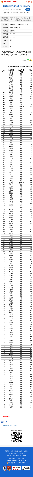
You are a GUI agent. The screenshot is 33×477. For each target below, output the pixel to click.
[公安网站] (4, 468)
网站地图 (19, 451)
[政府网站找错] (16, 468)
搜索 (27, 9)
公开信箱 (26, 451)
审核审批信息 (26, 20)
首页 (11, 18)
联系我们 (7, 451)
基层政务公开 (8, 20)
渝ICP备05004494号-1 (19, 461)
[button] (28, 60)
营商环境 (22, 12)
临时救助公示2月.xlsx (9, 425)
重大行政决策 (14, 12)
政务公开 (17, 18)
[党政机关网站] (9, 468)
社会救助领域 (17, 20)
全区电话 (13, 451)
